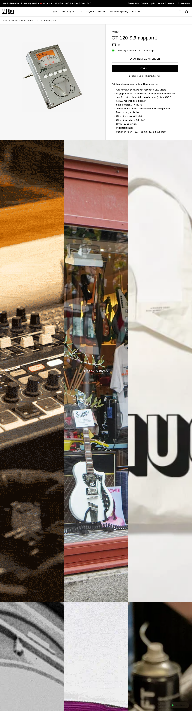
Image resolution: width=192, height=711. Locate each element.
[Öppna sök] (180, 11)
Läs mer (156, 76)
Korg (115, 32)
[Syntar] (32, 371)
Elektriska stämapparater (21, 20)
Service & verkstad (166, 3)
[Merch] (160, 371)
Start (4, 20)
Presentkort (133, 3)
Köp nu (144, 68)
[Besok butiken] (96, 371)
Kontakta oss (183, 3)
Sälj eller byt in (148, 3)
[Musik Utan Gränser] (8, 11)
